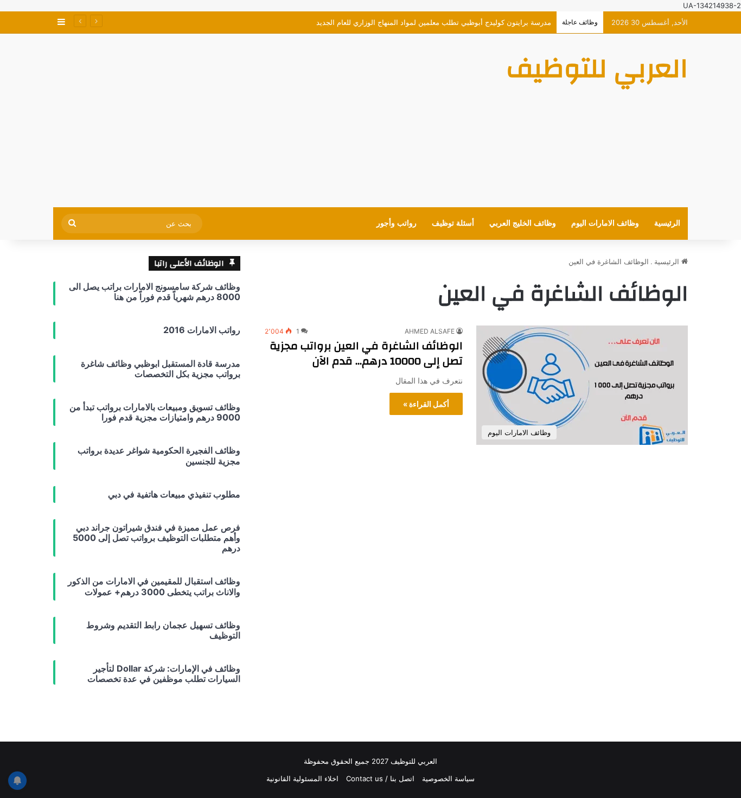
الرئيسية (667, 223)
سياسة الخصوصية (448, 778)
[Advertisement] (262, 120)
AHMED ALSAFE (430, 331)
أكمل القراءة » (426, 403)
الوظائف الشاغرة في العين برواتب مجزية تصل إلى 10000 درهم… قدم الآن (366, 353)
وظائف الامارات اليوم (605, 223)
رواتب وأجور (396, 223)
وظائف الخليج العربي (522, 223)
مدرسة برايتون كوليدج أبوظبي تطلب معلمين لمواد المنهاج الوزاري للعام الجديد (433, 22)
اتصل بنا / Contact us (380, 778)
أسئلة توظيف (453, 223)
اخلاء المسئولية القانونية (302, 778)
